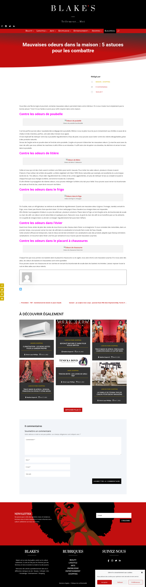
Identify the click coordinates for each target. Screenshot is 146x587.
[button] (142, 573)
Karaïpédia (110, 31)
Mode (69, 370)
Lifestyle (41, 31)
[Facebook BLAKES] (108, 561)
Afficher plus (72, 410)
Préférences (135, 582)
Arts (52, 31)
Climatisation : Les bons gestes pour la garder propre (36, 347)
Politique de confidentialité (79, 583)
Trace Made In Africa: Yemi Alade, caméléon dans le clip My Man (109, 350)
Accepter (104, 582)
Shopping (96, 31)
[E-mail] (20, 290)
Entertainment (81, 31)
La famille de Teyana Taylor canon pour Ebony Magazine (109, 393)
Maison (98, 82)
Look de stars (69, 340)
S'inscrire (125, 521)
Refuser (120, 582)
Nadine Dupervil (68, 351)
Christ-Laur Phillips (32, 354)
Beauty (29, 31)
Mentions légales (64, 583)
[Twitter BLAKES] (116, 561)
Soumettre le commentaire (107, 481)
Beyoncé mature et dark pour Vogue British (73, 344)
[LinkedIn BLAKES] (119, 561)
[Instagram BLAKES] (112, 561)
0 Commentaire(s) (101, 87)
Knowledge (63, 31)
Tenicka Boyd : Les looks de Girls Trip (73, 375)
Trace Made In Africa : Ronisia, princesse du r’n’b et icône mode (36, 390)
